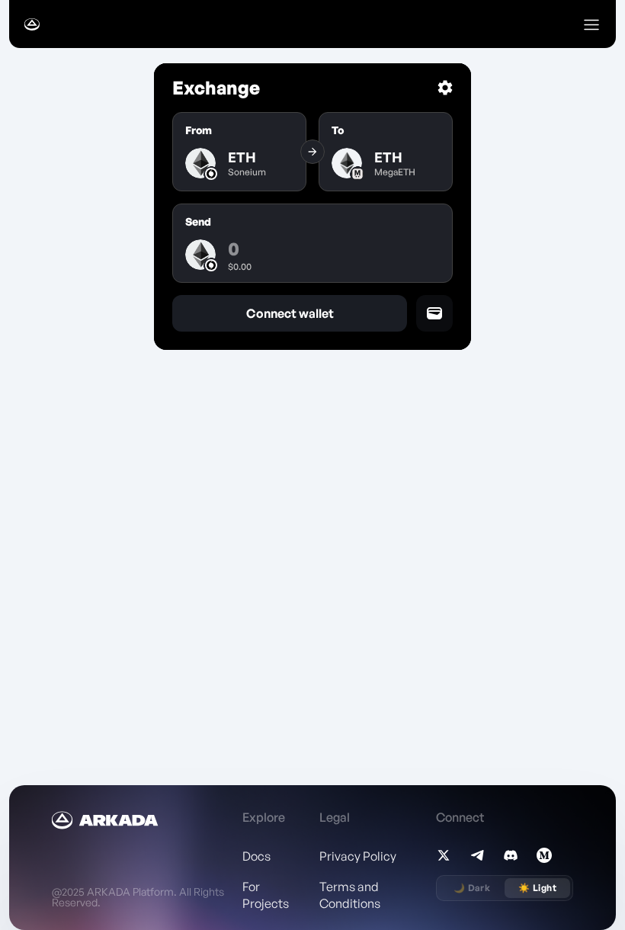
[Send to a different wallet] (434, 313)
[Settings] (445, 87)
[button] (591, 24)
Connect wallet (290, 313)
